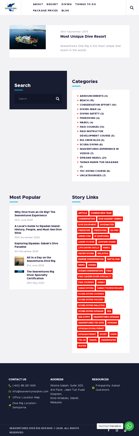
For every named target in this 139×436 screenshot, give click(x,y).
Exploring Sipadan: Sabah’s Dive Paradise (36, 245)
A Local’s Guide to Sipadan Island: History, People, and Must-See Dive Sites (38, 229)
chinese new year (101, 213)
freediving (100, 230)
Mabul (106, 247)
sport (103, 334)
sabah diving (86, 288)
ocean (92, 265)
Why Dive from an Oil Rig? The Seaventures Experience (35, 213)
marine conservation (91, 259)
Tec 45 (81, 340)
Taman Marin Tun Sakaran (99, 162)
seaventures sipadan (106, 317)
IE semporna (101, 236)
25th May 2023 (35, 282)
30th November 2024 (27, 237)
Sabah (101, 282)
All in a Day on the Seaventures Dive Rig (41, 259)
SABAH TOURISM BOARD (110, 288)
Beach (84, 100)
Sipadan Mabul (90, 157)
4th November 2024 (26, 251)
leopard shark (107, 242)
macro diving (86, 253)
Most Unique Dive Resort (83, 36)
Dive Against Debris (110, 218)
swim (113, 334)
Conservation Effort (95, 104)
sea (109, 311)
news (81, 265)
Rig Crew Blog (90, 140)
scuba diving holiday (90, 299)
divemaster (107, 224)
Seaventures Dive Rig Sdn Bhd (31, 428)
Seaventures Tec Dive (91, 322)
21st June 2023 (35, 265)
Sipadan (112, 322)
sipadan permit (87, 334)
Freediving (87, 118)
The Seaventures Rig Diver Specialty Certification (40, 275)
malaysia (102, 253)
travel (93, 340)
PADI (109, 270)
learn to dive (86, 242)
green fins (84, 236)
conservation (86, 218)
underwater (108, 340)
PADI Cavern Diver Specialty (94, 276)
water (82, 345)
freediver (84, 230)
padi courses (86, 282)
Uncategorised (91, 175)
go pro (114, 230)
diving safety (90, 113)
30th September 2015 (74, 31)
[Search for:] (38, 98)
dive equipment (87, 224)
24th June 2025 (24, 219)
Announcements (92, 95)
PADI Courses (89, 126)
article (82, 213)
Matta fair (113, 259)
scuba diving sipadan (90, 311)
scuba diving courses (91, 294)
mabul (84, 122)
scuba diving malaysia (91, 305)
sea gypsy (84, 317)
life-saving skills (88, 247)
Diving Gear (88, 109)
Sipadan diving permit (91, 328)
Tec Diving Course (93, 170)
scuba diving (89, 144)
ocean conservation (90, 270)
